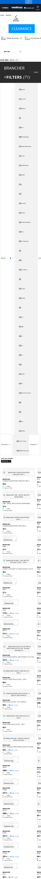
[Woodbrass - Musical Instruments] (17, 7)
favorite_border (31, 473)
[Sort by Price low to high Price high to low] (13, 51)
